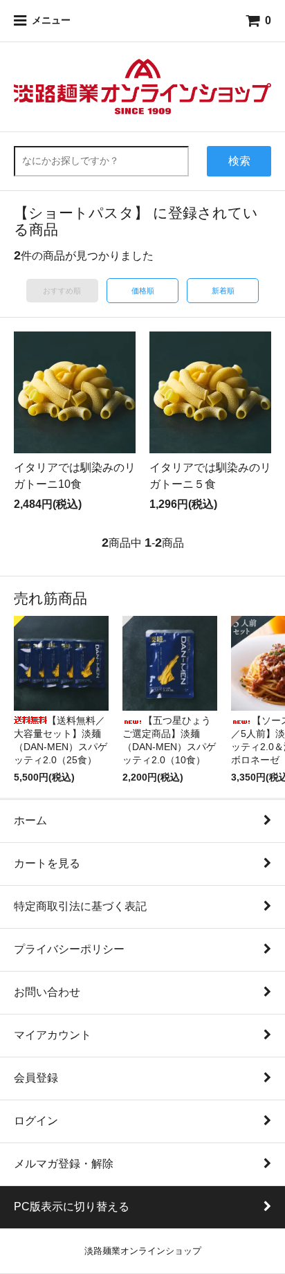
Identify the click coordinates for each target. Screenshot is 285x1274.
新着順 (223, 290)
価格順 (142, 290)
